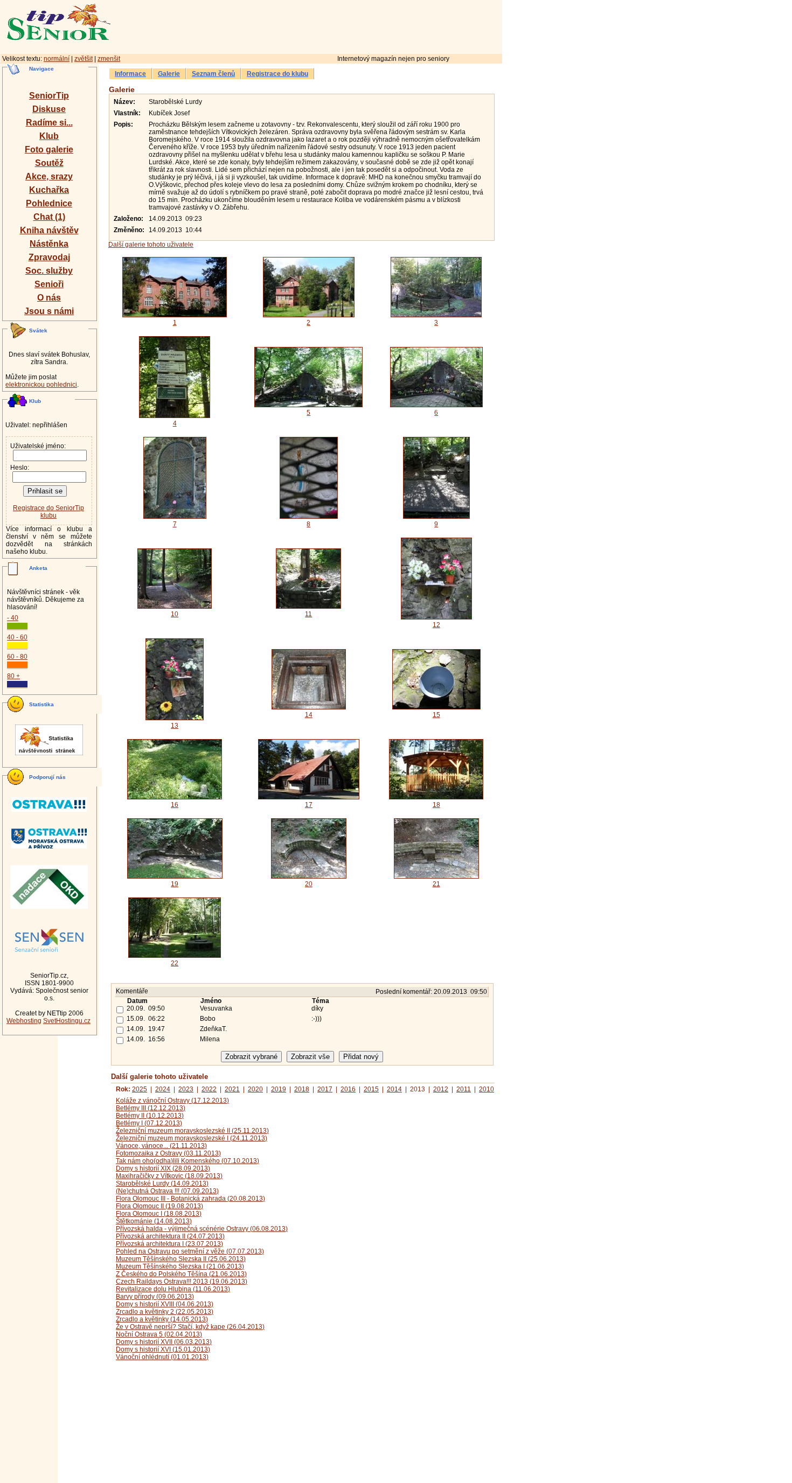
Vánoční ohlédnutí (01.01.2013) (162, 1357)
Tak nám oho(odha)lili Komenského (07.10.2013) (187, 1161)
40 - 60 (17, 637)
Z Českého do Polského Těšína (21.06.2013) (181, 1274)
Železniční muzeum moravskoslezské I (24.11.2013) (191, 1138)
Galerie (169, 74)
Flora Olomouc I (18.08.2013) (159, 1213)
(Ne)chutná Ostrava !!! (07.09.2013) (167, 1191)
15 (436, 715)
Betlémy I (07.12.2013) (149, 1123)
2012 (440, 1089)
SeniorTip (49, 95)
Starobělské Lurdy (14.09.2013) (162, 1183)
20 (308, 884)
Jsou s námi (49, 311)
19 (174, 884)
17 (308, 805)
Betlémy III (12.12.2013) (150, 1108)
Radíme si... (49, 122)
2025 (139, 1089)
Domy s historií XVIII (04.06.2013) (164, 1304)
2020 (255, 1089)
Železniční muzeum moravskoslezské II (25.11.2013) (192, 1130)
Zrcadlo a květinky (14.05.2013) (162, 1319)
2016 (348, 1089)
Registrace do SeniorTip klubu (48, 511)
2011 (463, 1089)
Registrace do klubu (277, 74)
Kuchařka (49, 189)
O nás (49, 297)
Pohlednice (49, 203)
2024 (162, 1089)
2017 (324, 1089)
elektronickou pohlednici (41, 384)
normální (57, 58)
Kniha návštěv (49, 230)
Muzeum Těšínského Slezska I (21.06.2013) (180, 1266)
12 (436, 625)
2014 (394, 1089)
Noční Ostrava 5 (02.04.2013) (159, 1334)
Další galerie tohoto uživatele (150, 244)
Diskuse (49, 109)
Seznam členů (213, 74)
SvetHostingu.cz (67, 1021)
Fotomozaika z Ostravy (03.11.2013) (168, 1153)
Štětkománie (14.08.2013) (154, 1221)
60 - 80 (17, 656)
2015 (371, 1089)
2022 (209, 1089)
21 (436, 884)
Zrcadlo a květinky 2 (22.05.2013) (164, 1311)
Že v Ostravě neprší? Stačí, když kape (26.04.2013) (190, 1327)
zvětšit (83, 58)
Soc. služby (49, 270)
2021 (232, 1089)
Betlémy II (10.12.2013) (150, 1115)
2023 (185, 1089)
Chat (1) (49, 216)
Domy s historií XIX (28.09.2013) (163, 1168)
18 (436, 805)
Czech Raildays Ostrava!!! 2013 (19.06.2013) (181, 1281)
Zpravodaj (49, 257)
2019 (278, 1089)
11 (308, 614)
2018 (301, 1089)
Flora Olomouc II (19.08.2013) (159, 1206)
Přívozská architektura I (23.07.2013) (169, 1244)
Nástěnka (49, 243)
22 (174, 963)
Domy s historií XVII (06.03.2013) (164, 1342)
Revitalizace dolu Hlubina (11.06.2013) (173, 1289)
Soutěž (49, 163)
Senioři (49, 284)
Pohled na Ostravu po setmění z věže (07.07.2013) (190, 1251)
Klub (49, 136)
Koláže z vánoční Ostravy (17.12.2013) (172, 1100)
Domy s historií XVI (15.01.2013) (163, 1349)
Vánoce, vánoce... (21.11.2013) (161, 1146)
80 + (13, 676)
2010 (486, 1089)
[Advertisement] (353, 25)
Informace (130, 74)
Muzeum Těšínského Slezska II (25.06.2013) (181, 1259)
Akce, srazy (49, 176)
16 (174, 805)
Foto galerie (49, 149)
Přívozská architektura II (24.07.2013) (170, 1236)
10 (174, 614)
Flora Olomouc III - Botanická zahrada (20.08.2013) (190, 1198)
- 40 (12, 618)
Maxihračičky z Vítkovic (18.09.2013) (169, 1176)
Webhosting (23, 1021)
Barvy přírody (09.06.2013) (155, 1296)
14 (308, 715)
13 (174, 725)
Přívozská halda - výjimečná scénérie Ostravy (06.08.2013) (202, 1229)
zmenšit (109, 58)
